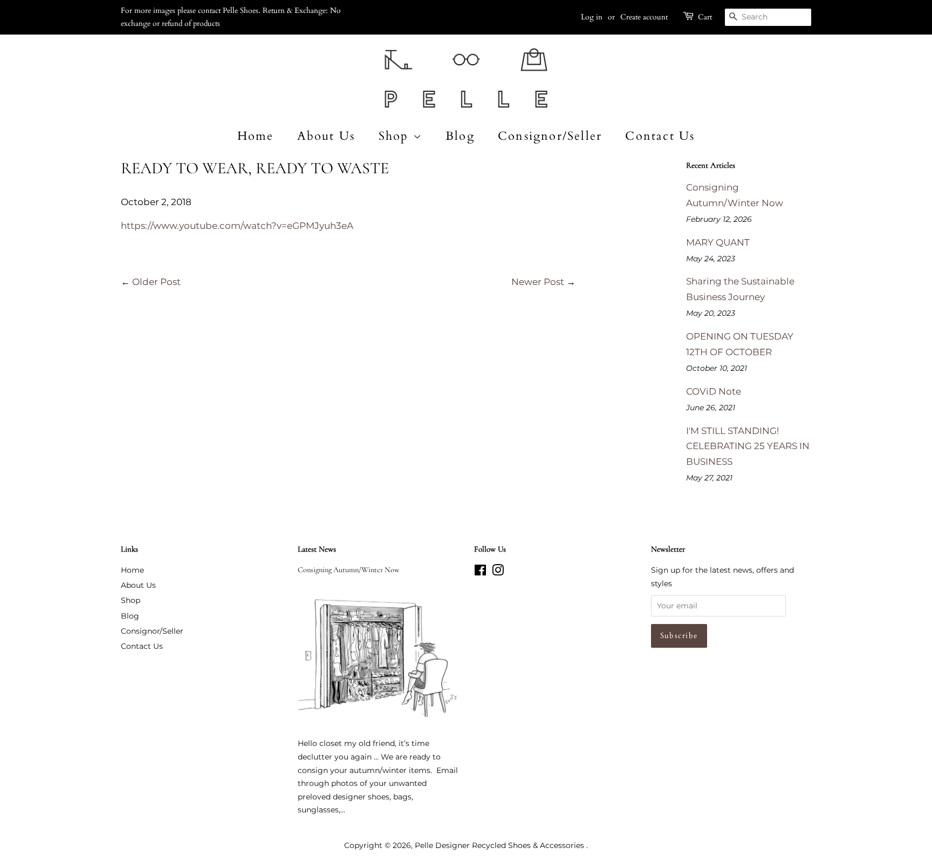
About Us (326, 136)
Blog (460, 136)
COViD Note (713, 391)
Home (255, 136)
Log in (591, 17)
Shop (396, 136)
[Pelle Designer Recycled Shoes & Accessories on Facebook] (480, 572)
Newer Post (537, 281)
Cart (705, 17)
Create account (644, 17)
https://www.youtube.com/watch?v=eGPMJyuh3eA (237, 225)
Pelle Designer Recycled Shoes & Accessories (500, 845)
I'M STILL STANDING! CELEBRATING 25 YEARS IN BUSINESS (748, 446)
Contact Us (660, 136)
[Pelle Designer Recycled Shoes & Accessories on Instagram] (498, 572)
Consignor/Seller (550, 136)
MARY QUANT (718, 242)
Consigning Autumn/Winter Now (349, 569)
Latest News (317, 549)
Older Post (156, 281)
